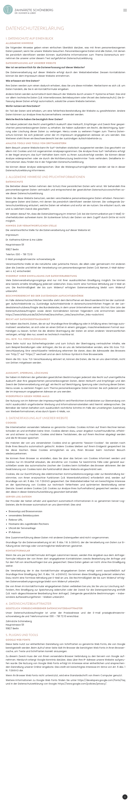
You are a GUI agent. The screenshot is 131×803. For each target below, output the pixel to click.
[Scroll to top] (124, 796)
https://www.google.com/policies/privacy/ (82, 683)
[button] (13, 790)
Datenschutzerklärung (24, 776)
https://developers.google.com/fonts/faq (101, 680)
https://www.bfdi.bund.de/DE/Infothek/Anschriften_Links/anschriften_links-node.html (55, 314)
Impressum (18, 780)
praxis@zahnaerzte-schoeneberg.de (36, 760)
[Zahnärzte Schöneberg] (28, 9)
